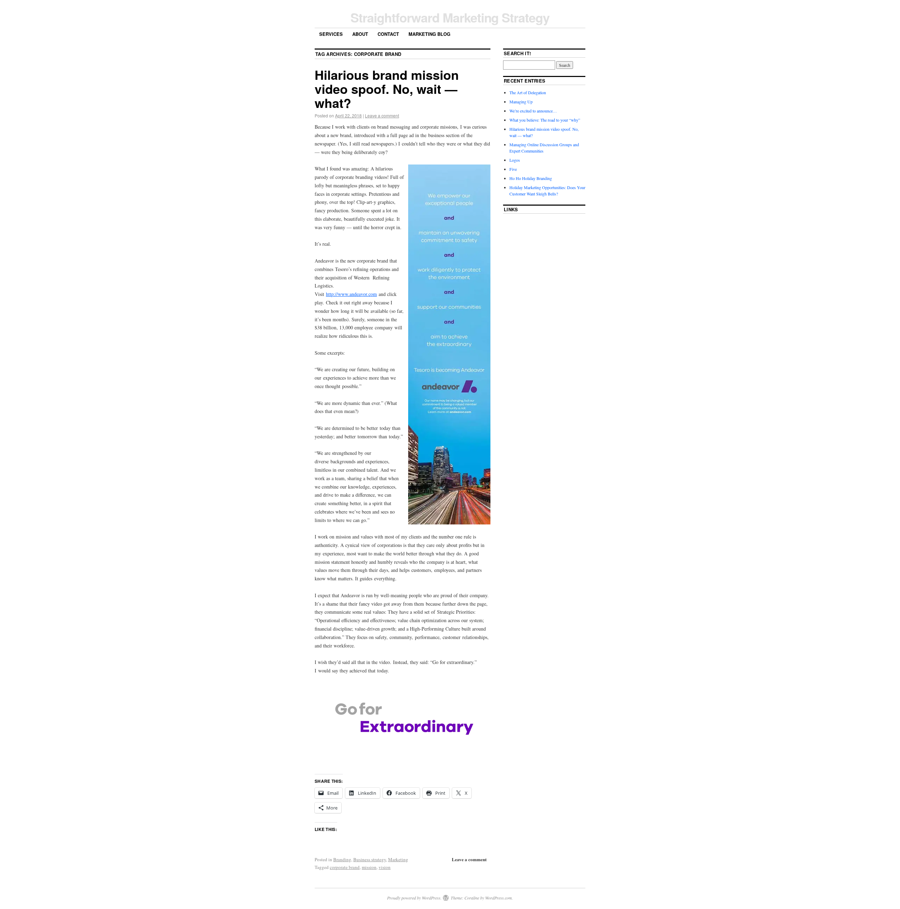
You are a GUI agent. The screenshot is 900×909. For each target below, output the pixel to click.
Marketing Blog (429, 34)
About (360, 34)
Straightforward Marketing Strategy (450, 17)
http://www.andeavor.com (351, 294)
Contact (388, 34)
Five (513, 169)
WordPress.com (498, 898)
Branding (342, 859)
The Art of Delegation (527, 92)
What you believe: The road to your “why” (544, 120)
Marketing (398, 859)
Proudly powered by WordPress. (414, 898)
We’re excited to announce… (533, 111)
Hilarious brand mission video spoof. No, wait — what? (387, 88)
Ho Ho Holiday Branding (530, 178)
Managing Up (521, 101)
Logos (514, 160)
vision (385, 867)
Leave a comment (382, 115)
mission (369, 867)
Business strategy (369, 859)
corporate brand (345, 867)
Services (331, 34)
